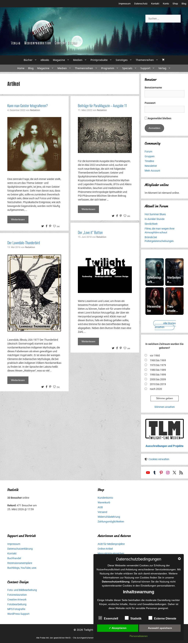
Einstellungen (148, 585)
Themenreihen (145, 60)
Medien (77, 60)
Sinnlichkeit (151, 223)
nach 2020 (156, 388)
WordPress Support (18, 613)
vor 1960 (155, 355)
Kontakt (155, 3)
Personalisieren (139, 636)
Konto (166, 3)
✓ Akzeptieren (117, 627)
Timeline (149, 161)
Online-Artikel (105, 548)
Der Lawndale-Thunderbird (23, 242)
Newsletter (151, 165)
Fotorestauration (17, 594)
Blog (184, 3)
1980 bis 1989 (158, 369)
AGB (100, 507)
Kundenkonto (105, 497)
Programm (107, 68)
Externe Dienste (165, 618)
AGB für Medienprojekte (111, 543)
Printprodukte (99, 60)
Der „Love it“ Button (90, 232)
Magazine (59, 60)
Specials (127, 68)
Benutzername (153, 87)
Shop (175, 3)
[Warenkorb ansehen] (163, 60)
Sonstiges (122, 60)
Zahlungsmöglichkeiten (111, 521)
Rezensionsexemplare (19, 563)
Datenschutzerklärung (20, 548)
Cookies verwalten (159, 459)
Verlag (162, 68)
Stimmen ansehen (164, 406)
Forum (148, 151)
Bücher (28, 60)
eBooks (45, 60)
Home (20, 68)
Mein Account (152, 170)
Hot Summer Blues (155, 214)
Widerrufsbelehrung (109, 516)
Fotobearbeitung (16, 604)
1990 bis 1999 (158, 374)
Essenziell (111, 618)
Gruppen (150, 156)
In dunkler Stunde (154, 219)
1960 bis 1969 (158, 360)
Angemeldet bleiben (159, 118)
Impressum (125, 3)
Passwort (150, 102)
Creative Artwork (16, 599)
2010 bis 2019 (158, 384)
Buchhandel (14, 558)
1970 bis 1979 (158, 365)
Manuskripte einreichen (111, 553)
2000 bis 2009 (158, 379)
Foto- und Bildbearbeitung (22, 590)
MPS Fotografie (16, 609)
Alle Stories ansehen (165, 325)
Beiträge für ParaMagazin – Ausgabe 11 (102, 105)
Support (145, 68)
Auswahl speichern (160, 627)
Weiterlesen (18, 219)
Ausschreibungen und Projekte (164, 446)
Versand (102, 512)
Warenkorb (104, 502)
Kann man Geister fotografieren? (27, 105)
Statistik (136, 618)
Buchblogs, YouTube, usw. (22, 567)
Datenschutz (140, 3)
